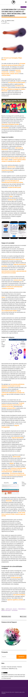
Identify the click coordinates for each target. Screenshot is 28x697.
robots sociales (16, 456)
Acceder (3, 666)
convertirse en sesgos (7, 170)
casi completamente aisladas (9, 310)
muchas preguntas (16, 577)
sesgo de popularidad (17, 437)
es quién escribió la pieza (14, 187)
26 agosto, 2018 (5, 23)
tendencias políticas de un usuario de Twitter (13, 259)
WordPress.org (13, 668)
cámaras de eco (18, 280)
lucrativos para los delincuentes (16, 82)
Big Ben (12, 463)
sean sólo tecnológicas (19, 594)
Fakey (11, 196)
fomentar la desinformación (18, 468)
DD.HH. (15, 609)
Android (10, 199)
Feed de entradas (11, 666)
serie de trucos (11, 167)
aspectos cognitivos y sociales (15, 599)
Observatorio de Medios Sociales (10, 124)
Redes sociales (6, 610)
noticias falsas (6, 75)
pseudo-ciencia (14, 73)
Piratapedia (21, 609)
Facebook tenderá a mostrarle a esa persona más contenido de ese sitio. (12, 404)
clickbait (12, 72)
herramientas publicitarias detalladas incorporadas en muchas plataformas (12, 385)
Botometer (9, 500)
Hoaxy (3, 297)
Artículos (23, 7)
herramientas (5, 127)
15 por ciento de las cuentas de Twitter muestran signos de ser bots (13, 514)
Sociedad (15, 610)
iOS (15, 199)
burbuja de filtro (11, 408)
